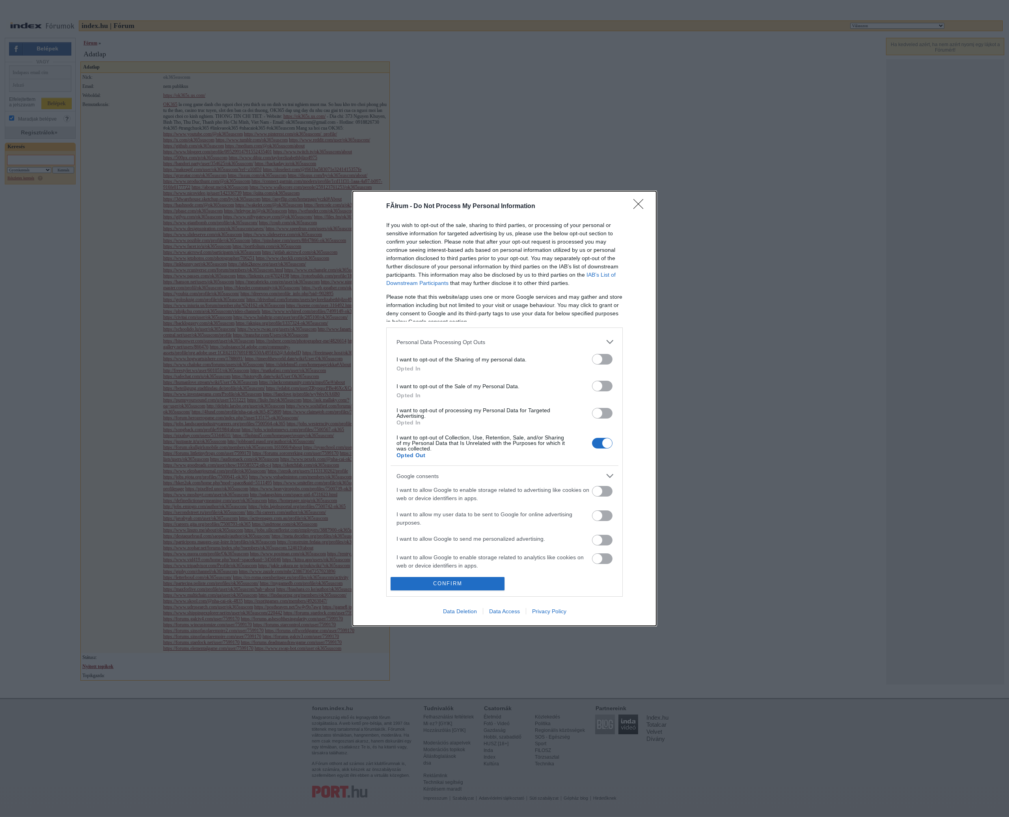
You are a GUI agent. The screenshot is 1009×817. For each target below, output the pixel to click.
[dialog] (504, 408)
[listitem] (504, 342)
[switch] (602, 359)
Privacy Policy (549, 611)
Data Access (504, 611)
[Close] (640, 206)
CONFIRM (447, 583)
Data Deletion (460, 611)
